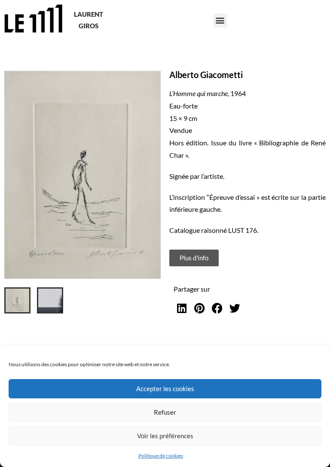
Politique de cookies (160, 455)
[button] (220, 20)
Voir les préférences (165, 436)
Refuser (165, 412)
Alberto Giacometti (206, 74)
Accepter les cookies (165, 388)
